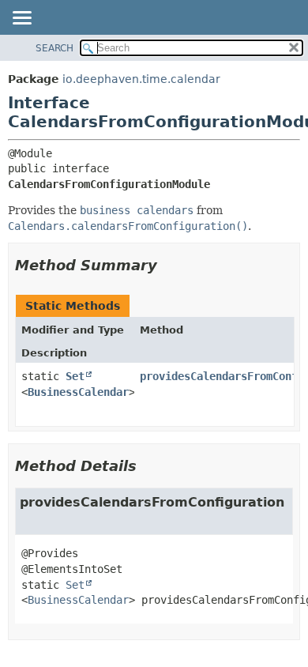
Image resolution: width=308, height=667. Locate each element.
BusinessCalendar (78, 392)
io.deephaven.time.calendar (141, 79)
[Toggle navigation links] (21, 19)
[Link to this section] (168, 265)
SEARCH (54, 48)
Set (75, 376)
